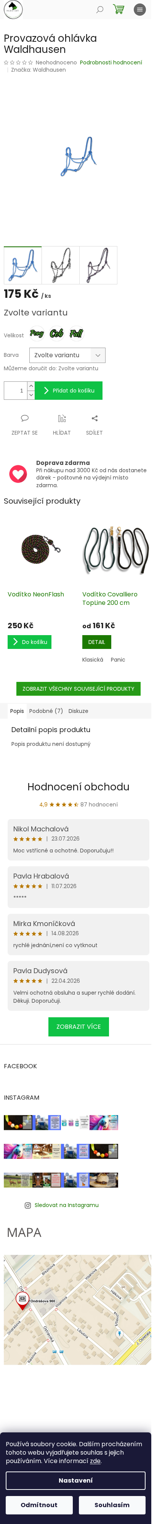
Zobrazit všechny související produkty (78, 689)
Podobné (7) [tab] (46, 711)
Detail (96, 642)
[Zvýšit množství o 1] (31, 386)
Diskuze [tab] (78, 711)
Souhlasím (112, 1505)
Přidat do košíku (74, 390)
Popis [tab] (17, 711)
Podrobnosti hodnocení (111, 62)
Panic (118, 659)
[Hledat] (99, 9)
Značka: (38, 70)
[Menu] (139, 9)
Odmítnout (39, 1505)
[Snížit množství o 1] (31, 395)
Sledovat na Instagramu (67, 1205)
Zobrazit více (78, 1026)
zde (95, 1461)
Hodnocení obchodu (78, 787)
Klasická (92, 659)
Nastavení (76, 1480)
